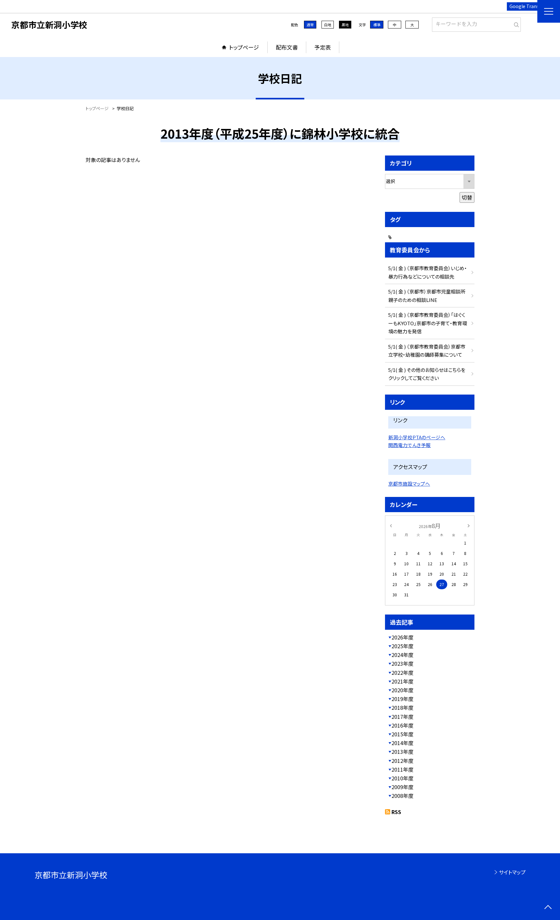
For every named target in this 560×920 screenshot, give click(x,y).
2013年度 (402, 751)
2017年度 (402, 716)
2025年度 (402, 646)
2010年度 (402, 778)
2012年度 (402, 761)
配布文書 (287, 47)
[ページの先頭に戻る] (548, 908)
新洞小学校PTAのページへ (416, 437)
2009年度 (402, 787)
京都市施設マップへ (409, 483)
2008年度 (402, 795)
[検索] (515, 23)
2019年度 (402, 699)
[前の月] (391, 525)
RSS (396, 812)
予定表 (322, 47)
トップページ (244, 47)
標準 (376, 24)
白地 (327, 24)
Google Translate (528, 6)
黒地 (345, 24)
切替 (467, 197)
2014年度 (402, 743)
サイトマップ (512, 872)
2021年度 (402, 681)
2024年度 (402, 655)
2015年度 (402, 734)
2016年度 (402, 725)
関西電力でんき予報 (409, 445)
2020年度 (402, 690)
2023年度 (402, 663)
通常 (310, 24)
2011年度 (402, 769)
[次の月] (469, 525)
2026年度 (402, 637)
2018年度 (402, 707)
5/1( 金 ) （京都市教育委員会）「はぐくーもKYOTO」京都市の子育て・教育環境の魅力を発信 (427, 323)
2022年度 (402, 672)
